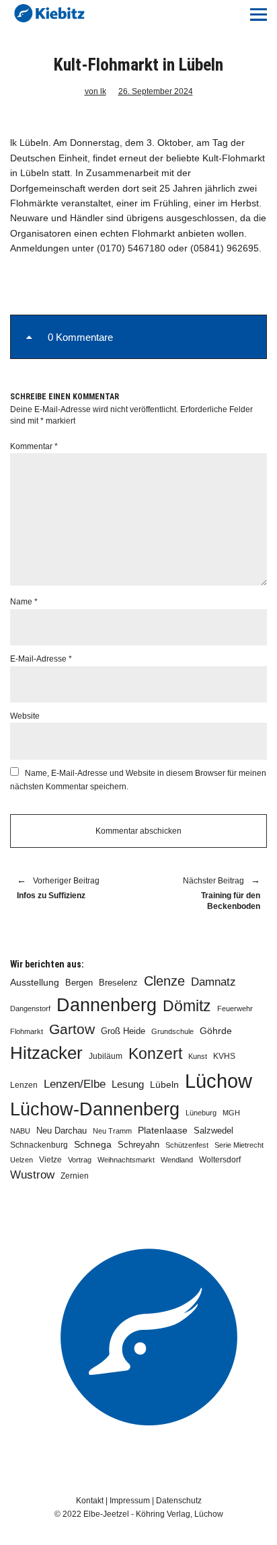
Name (24, 601)
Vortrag (79, 1160)
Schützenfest (186, 1145)
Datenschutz (179, 1500)
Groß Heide (123, 1031)
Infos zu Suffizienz (58, 889)
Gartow (72, 1029)
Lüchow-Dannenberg (95, 1109)
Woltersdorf (220, 1160)
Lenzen (24, 1085)
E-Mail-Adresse (41, 659)
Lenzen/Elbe (75, 1084)
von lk (95, 91)
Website (25, 716)
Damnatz (213, 981)
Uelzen (21, 1160)
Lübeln (164, 1085)
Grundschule (172, 1031)
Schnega (93, 1145)
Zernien (75, 1176)
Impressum (130, 1500)
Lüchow (218, 1081)
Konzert (155, 1053)
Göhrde (216, 1030)
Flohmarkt (26, 1031)
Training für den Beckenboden (206, 894)
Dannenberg (106, 1004)
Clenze (164, 981)
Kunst (197, 1056)
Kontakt (90, 1500)
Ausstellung (34, 982)
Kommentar (34, 446)
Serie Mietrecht (239, 1145)
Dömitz (187, 1006)
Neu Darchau (61, 1130)
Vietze (50, 1159)
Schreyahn (138, 1145)
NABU (20, 1131)
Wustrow (32, 1174)
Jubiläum (105, 1056)
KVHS (224, 1056)
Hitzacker (46, 1053)
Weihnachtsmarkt (126, 1160)
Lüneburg (201, 1113)
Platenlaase (163, 1130)
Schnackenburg (39, 1145)
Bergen (79, 983)
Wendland (177, 1160)
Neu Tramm (112, 1131)
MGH (231, 1113)
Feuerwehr (235, 1008)
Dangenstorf (30, 1008)
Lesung (128, 1084)
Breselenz (118, 983)
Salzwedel (213, 1130)
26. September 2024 (155, 91)
